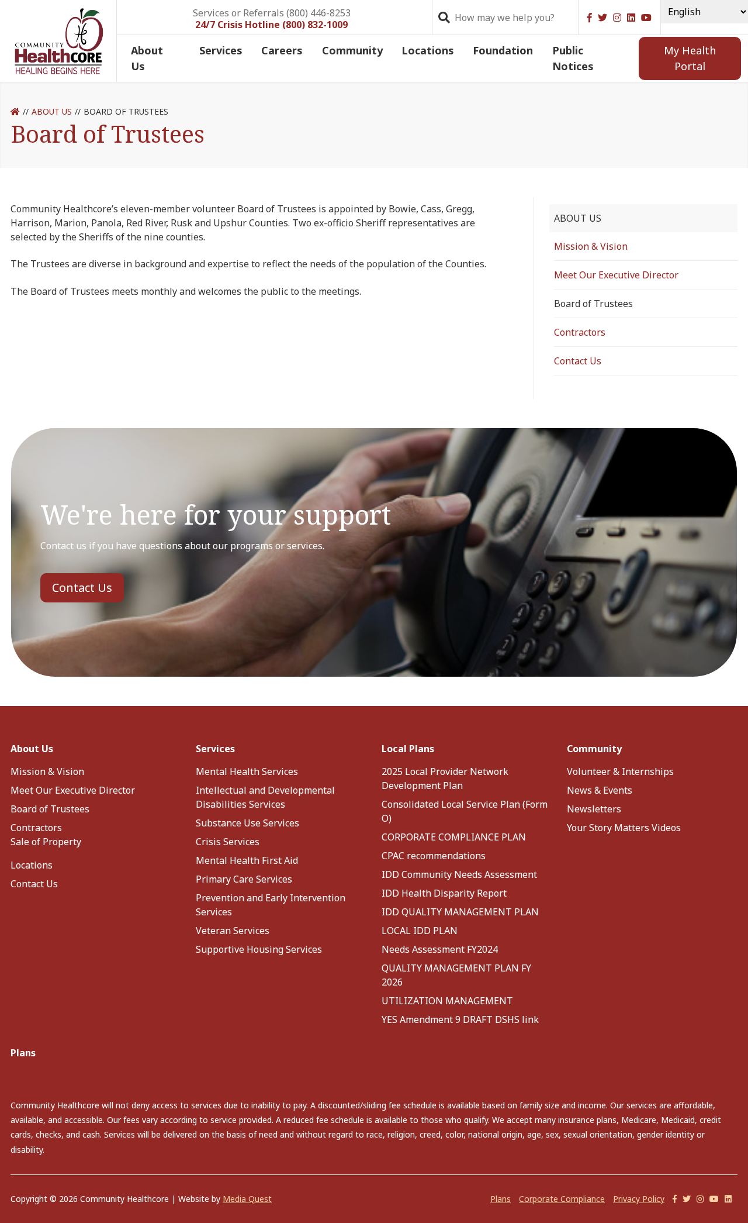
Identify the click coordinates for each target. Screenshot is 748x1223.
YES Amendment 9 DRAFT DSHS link (460, 1019)
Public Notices (573, 58)
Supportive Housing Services (259, 949)
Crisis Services (227, 841)
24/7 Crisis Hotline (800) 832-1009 (271, 24)
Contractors (579, 332)
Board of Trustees (50, 808)
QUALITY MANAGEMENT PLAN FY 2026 (456, 975)
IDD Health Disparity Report (444, 893)
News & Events (599, 790)
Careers (282, 50)
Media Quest (247, 1198)
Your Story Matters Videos (624, 827)
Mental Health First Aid (247, 860)
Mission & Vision (591, 246)
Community (352, 50)
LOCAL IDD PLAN (420, 930)
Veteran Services (232, 930)
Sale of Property (46, 841)
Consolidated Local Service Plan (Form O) (465, 811)
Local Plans (408, 748)
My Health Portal (690, 58)
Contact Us (577, 360)
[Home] (15, 111)
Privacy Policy (638, 1198)
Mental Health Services (247, 771)
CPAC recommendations (434, 855)
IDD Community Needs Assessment (459, 874)
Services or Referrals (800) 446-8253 (272, 12)
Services (221, 50)
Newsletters (594, 808)
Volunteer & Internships (620, 771)
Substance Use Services (247, 823)
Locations (427, 50)
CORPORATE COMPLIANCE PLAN (454, 837)
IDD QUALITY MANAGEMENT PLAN (460, 911)
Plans (23, 1052)
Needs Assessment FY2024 (440, 949)
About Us (147, 58)
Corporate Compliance (562, 1198)
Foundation (503, 50)
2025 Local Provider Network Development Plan (445, 778)
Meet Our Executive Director (616, 274)
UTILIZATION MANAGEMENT (447, 1000)
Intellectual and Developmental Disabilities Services (265, 797)
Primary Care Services (244, 879)
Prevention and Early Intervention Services (270, 904)
